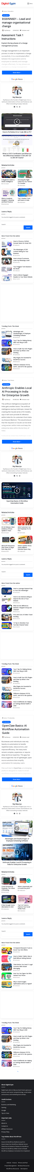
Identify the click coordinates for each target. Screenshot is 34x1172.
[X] (17, 107)
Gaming (3, 1107)
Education (11, 11)
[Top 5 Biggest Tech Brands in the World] (7, 269)
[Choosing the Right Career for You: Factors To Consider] (25, 174)
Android (9, 1163)
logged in (11, 217)
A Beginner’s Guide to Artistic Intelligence (8, 180)
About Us (4, 1123)
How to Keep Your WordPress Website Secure (14, 1144)
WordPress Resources (12, 1168)
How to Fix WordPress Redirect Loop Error (13, 1142)
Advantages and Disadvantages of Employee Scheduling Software (22, 333)
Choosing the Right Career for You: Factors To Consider (25, 181)
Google (3, 1110)
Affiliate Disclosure (7, 1129)
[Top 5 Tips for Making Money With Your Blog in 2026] (7, 343)
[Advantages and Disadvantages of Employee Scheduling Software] (7, 334)
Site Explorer (24, 1168)
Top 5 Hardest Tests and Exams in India (24, 199)
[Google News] (17, 79)
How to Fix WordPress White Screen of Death (14, 1148)
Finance (14, 1163)
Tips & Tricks (5, 1113)
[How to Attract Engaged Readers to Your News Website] (7, 277)
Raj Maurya (7, 30)
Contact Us (4, 1126)
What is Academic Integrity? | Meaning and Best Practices (8, 200)
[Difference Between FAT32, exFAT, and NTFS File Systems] (7, 367)
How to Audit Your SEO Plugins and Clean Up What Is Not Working (22, 350)
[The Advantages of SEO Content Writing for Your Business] (7, 252)
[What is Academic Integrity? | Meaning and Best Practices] (9, 192)
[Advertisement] (17, 303)
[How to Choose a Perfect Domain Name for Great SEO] (7, 243)
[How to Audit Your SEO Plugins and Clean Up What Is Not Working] (7, 351)
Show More (16, 72)
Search (4, 224)
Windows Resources (23, 1166)
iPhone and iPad (22, 1163)
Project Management (11, 1166)
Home (5, 11)
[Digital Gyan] (8, 3)
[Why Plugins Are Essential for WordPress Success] (7, 360)
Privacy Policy (5, 1132)
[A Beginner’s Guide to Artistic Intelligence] (9, 174)
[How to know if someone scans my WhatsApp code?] (7, 261)
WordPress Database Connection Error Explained (15, 1151)
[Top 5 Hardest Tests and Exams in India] (25, 192)
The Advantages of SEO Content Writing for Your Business (20, 251)
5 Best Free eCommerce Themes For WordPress (15, 1146)
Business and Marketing (8, 1104)
